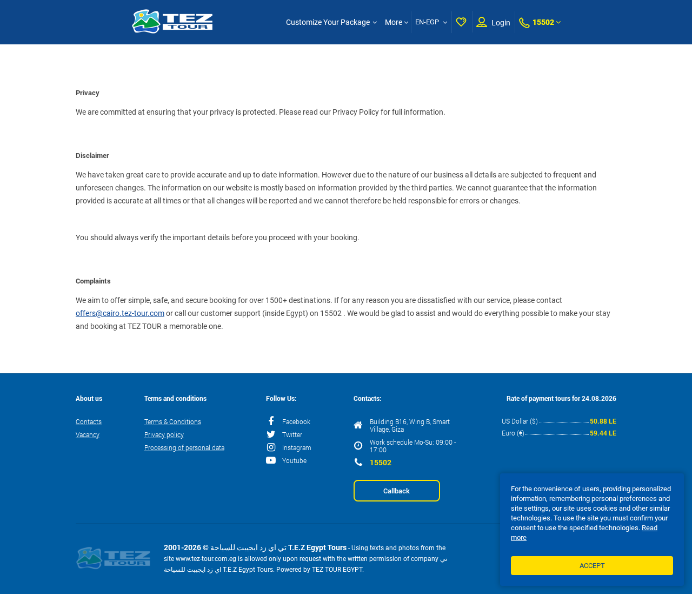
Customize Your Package (328, 22)
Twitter (292, 434)
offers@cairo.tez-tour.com (120, 313)
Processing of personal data (184, 447)
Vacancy (87, 434)
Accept (592, 566)
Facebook (296, 421)
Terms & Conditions (172, 421)
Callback (396, 491)
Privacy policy (164, 434)
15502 (543, 22)
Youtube (294, 460)
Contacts (89, 421)
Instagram (296, 447)
